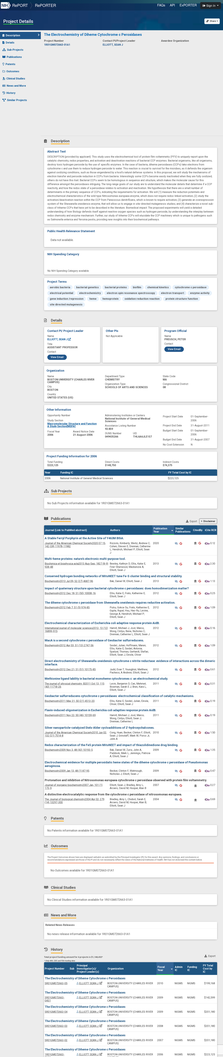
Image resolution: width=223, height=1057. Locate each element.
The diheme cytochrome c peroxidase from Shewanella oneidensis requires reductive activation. (110, 602)
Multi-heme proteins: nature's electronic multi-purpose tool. (85, 558)
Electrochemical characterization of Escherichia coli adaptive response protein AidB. (102, 623)
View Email (57, 357)
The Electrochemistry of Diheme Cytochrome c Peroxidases (85, 978)
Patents (10, 64)
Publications (14, 57)
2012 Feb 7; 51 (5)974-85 (67, 607)
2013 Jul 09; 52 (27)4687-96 (69, 581)
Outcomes (12, 71)
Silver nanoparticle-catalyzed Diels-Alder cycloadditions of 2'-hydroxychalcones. (99, 727)
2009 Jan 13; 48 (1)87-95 (67, 770)
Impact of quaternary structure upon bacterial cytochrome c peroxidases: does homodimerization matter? (117, 588)
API (172, 5)
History (10, 93)
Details (10, 42)
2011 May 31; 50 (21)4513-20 (70, 701)
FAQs (161, 5)
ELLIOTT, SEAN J (57, 339)
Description (13, 35)
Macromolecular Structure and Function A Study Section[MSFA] (72, 425)
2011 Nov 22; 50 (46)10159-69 (70, 715)
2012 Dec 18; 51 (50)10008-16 (70, 593)
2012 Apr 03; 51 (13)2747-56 (69, 645)
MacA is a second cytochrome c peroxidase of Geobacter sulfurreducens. (94, 640)
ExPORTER (188, 5)
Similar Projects (17, 100)
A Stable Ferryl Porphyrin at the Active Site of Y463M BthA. (84, 538)
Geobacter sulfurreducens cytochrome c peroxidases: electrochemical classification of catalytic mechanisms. (119, 696)
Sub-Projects (15, 49)
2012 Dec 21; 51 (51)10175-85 (70, 669)
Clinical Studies (15, 78)
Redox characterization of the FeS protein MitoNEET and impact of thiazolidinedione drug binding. (111, 745)
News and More (16, 85)
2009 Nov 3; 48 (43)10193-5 (69, 749)
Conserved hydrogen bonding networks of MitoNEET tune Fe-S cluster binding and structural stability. (113, 576)
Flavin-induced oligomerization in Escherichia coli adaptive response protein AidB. (100, 710)
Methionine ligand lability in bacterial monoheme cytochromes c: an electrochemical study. (106, 678)
